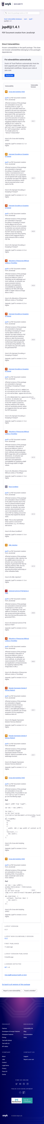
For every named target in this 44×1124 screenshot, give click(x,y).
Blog (25, 1031)
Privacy (4, 1068)
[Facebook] (24, 1085)
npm (25, 19)
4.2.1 (6, 938)
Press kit (4, 1071)
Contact (4, 1062)
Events (4, 1074)
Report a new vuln (29, 1059)
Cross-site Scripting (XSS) (17, 92)
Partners (4, 1028)
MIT (6, 967)
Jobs (3, 1059)
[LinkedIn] (27, 1085)
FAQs (25, 1037)
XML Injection (13, 545)
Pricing (4, 1037)
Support (26, 1056)
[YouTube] (20, 1085)
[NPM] (24, 1093)
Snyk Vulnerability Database (13, 19)
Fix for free (9, 75)
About (3, 1056)
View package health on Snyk (16, 975)
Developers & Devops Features (11, 1031)
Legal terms (5, 1065)
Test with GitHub (7, 1040)
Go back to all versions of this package (16, 984)
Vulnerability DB (28, 1028)
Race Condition (13, 487)
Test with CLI (6, 1043)
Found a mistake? (30, 990)
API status (5, 1046)
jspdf (30, 19)
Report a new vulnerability (11, 990)
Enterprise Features (7, 1034)
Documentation (28, 1034)
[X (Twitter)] (16, 1085)
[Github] (20, 1093)
